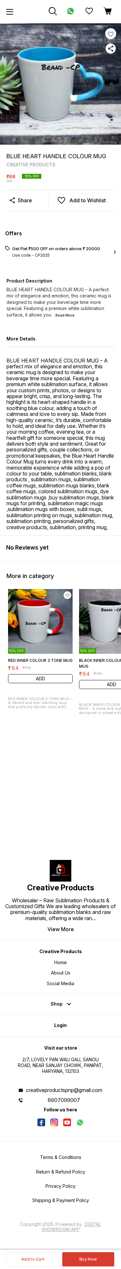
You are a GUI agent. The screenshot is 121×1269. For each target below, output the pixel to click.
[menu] (9, 11)
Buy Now (88, 1259)
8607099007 (64, 1100)
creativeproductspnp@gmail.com (64, 1090)
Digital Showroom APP (71, 1226)
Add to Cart (32, 1259)
